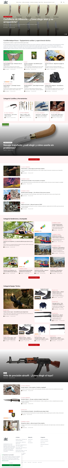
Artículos (18, 437)
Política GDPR (29, 462)
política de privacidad (5, 460)
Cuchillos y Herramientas (25, 2)
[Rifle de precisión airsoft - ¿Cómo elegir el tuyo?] (34, 366)
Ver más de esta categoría (33, 159)
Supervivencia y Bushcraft (48, 2)
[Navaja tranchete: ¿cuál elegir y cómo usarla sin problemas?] (34, 139)
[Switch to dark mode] (64, 2)
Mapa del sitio (40, 462)
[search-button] (61, 2)
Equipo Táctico (41, 2)
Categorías (43, 437)
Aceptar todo (11, 465)
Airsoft (53, 2)
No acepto (11, 462)
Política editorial (34, 462)
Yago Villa (5, 150)
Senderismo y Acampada (34, 2)
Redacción (30, 437)
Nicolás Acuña (5, 377)
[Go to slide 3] (66, 34)
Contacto (25, 462)
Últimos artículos (18, 2)
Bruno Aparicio (5, 27)
